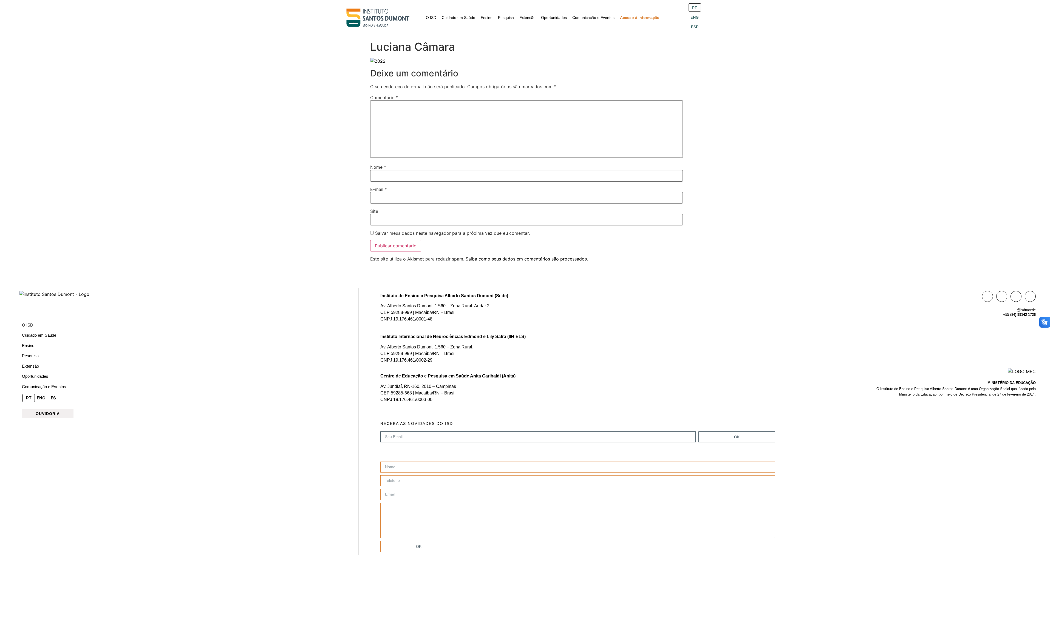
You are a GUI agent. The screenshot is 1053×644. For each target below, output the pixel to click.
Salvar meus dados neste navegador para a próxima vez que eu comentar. (452, 233)
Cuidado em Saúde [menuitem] (458, 17)
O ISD (27, 325)
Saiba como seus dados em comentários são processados (526, 259)
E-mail (378, 189)
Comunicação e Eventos (44, 386)
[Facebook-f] (987, 296)
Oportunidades (35, 376)
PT (694, 7)
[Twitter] (1015, 296)
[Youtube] (1030, 296)
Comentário (384, 97)
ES (53, 397)
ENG (694, 17)
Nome (378, 167)
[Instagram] (1001, 296)
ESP (694, 26)
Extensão (30, 366)
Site (374, 211)
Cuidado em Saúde (39, 335)
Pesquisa (30, 355)
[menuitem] (431, 17)
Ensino (28, 345)
